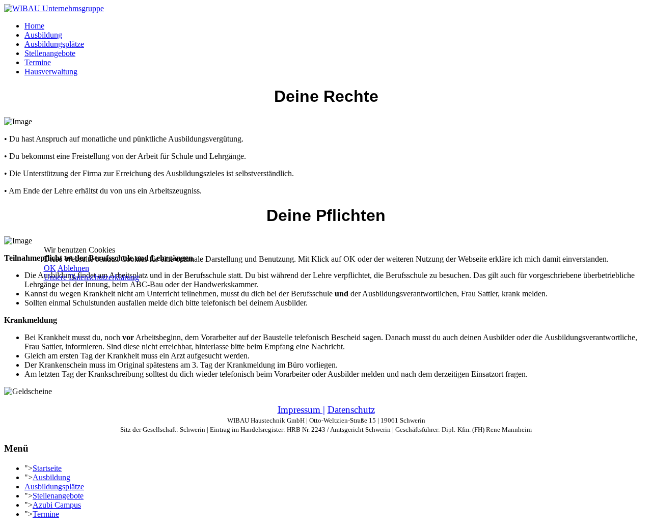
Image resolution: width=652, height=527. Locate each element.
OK (50, 268)
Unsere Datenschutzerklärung (91, 277)
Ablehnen (73, 268)
